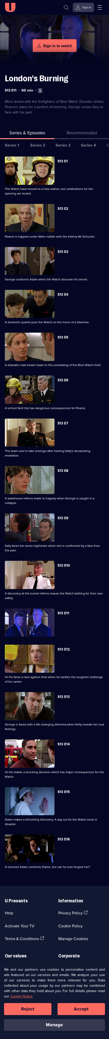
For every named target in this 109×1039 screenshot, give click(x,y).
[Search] (66, 7)
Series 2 (37, 145)
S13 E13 (64, 696)
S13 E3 (63, 251)
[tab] (82, 133)
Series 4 (88, 145)
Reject (27, 1009)
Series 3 (63, 145)
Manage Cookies (73, 938)
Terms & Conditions (22, 938)
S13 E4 (63, 294)
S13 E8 (63, 470)
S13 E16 (64, 839)
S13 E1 (63, 161)
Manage (54, 1024)
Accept (81, 1009)
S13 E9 (63, 518)
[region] (54, 1001)
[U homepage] (10, 7)
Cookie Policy (70, 926)
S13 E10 (64, 565)
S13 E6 (63, 380)
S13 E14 (64, 744)
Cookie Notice (21, 996)
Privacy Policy (70, 913)
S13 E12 (64, 649)
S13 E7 (63, 423)
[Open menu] (99, 7)
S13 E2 (63, 208)
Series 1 (12, 145)
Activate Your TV (19, 926)
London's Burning (36, 78)
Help (9, 913)
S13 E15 (64, 791)
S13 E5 (63, 337)
